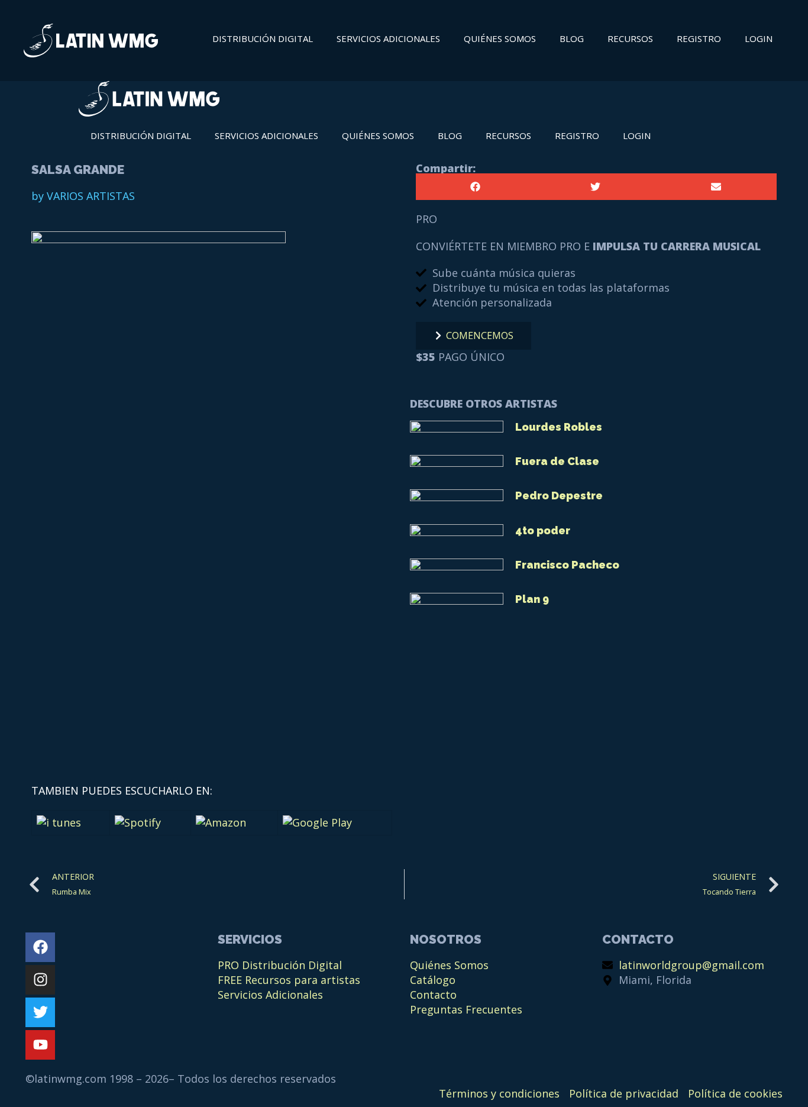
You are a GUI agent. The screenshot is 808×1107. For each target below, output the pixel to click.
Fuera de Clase (557, 461)
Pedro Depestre (559, 495)
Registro (699, 38)
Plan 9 (532, 599)
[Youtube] (40, 1045)
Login (759, 38)
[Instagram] (40, 980)
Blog (572, 38)
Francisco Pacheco (567, 565)
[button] (476, 186)
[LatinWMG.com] (149, 101)
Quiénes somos (500, 38)
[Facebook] (40, 947)
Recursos (630, 38)
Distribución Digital (262, 38)
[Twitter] (40, 1012)
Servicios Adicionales (388, 38)
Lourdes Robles (558, 427)
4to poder (542, 530)
